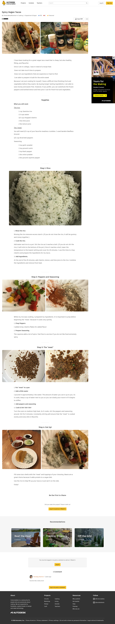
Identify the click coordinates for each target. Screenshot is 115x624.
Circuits (46, 599)
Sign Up (109, 3)
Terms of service (31, 620)
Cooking (20, 15)
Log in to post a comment (57, 587)
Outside (57, 604)
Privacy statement (42, 620)
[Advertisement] (103, 79)
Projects (23, 3)
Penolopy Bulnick (38, 577)
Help (74, 604)
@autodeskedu (99, 602)
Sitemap (75, 606)
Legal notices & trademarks (96, 620)
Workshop (47, 601)
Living (56, 601)
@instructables (99, 599)
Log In (101, 3)
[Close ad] (113, 57)
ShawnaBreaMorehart (10, 15)
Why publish (76, 599)
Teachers (39, 3)
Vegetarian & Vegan (31, 15)
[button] (87, 19)
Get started (76, 601)
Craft (45, 606)
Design (46, 604)
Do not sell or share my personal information (73, 620)
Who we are (76, 609)
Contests (31, 3)
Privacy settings (54, 620)
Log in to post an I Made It (57, 509)
